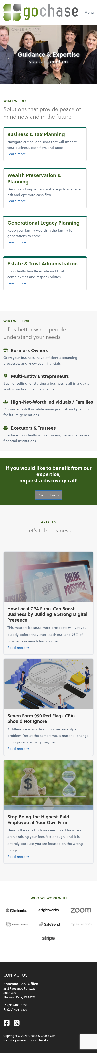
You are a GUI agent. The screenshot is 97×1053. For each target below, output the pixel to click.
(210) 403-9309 (17, 1009)
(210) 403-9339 (17, 1005)
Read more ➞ (48, 647)
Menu (89, 12)
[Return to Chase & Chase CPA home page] (40, 12)
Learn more (42, 153)
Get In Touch (49, 495)
